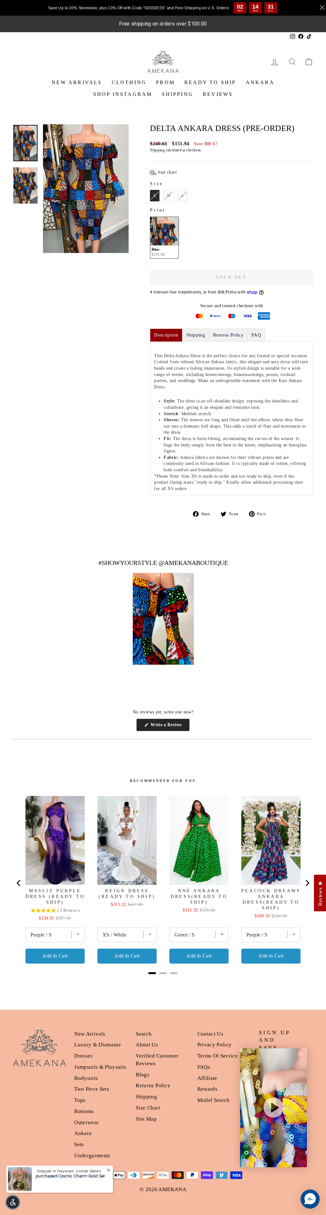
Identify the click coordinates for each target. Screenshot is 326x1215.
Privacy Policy (214, 1045)
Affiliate (207, 1078)
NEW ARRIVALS (77, 82)
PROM (165, 82)
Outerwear (86, 1122)
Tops (79, 1100)
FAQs (203, 1067)
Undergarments (92, 1156)
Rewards (207, 1089)
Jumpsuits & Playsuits (100, 1067)
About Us (147, 1045)
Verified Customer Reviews (157, 1060)
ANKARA (260, 82)
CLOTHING (129, 82)
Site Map (146, 1119)
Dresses (83, 1056)
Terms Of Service (217, 1056)
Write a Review (169, 726)
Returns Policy (153, 1085)
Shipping (157, 150)
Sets (79, 1144)
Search (144, 1034)
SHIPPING (177, 94)
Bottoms (84, 1111)
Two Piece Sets (91, 1089)
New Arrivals (89, 1034)
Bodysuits (86, 1078)
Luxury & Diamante (97, 1045)
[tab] (166, 335)
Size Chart (148, 1108)
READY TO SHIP (210, 82)
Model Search (213, 1100)
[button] (163, 172)
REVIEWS (218, 94)
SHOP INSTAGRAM (122, 94)
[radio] (154, 195)
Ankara (82, 1133)
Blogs (142, 1075)
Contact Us (210, 1034)
